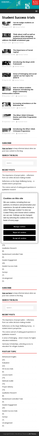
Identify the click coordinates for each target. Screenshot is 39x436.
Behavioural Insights (9, 357)
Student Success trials (9, 266)
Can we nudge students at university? (23, 24)
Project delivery (7, 387)
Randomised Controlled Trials (12, 254)
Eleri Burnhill (22, 108)
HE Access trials (7, 369)
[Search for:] (19, 163)
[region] (19, 218)
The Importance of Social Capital (23, 51)
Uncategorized (7, 278)
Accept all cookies (19, 238)
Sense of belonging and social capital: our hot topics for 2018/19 (25, 76)
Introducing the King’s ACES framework (24, 63)
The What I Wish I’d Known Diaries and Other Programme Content (25, 117)
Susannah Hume (22, 96)
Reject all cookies (19, 232)
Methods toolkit (7, 381)
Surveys (5, 272)
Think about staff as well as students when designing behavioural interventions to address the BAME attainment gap (18, 37)
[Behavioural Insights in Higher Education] (19, 8)
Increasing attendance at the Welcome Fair (24, 104)
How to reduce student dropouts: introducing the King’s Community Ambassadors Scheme (17, 91)
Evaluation (5, 363)
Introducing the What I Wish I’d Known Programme (24, 130)
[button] (36, 11)
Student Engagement (9, 260)
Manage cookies (19, 226)
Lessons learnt (7, 375)
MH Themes (32, 434)
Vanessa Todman (20, 27)
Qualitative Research (9, 248)
